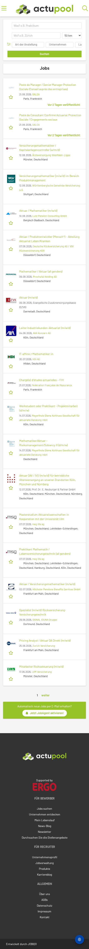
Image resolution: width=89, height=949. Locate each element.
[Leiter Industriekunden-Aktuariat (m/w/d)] (11, 331)
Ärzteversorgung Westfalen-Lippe (51, 155)
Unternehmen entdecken (44, 814)
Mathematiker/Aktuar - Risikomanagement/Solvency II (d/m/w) (43, 443)
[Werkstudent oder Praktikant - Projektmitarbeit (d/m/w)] (11, 409)
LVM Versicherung (42, 671)
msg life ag (38, 524)
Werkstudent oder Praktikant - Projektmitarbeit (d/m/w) (48, 408)
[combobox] (47, 25)
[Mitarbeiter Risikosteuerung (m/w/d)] (11, 669)
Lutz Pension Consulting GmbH (49, 216)
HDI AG (36, 359)
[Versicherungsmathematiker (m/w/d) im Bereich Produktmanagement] (11, 179)
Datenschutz (44, 905)
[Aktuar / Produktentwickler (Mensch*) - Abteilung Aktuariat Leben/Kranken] (11, 239)
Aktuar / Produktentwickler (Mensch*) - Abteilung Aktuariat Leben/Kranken (49, 239)
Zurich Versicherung (43, 645)
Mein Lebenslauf (45, 820)
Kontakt (44, 917)
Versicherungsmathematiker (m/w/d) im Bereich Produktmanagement (49, 178)
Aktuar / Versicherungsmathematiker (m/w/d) (47, 584)
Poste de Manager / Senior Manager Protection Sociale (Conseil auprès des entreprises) (47, 87)
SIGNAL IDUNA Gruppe (44, 619)
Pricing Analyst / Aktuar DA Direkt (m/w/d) (45, 640)
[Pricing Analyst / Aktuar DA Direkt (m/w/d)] (11, 643)
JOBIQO (32, 944)
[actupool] (44, 8)
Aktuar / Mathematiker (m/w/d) (38, 210)
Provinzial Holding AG (45, 276)
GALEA (36, 94)
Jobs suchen (44, 808)
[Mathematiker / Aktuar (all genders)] (11, 274)
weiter (45, 695)
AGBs (44, 899)
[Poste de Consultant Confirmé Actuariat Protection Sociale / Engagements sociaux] (11, 118)
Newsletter (44, 831)
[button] (9, 44)
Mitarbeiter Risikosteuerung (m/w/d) (41, 666)
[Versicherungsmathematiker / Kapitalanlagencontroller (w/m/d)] (11, 148)
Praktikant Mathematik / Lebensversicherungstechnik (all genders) (45, 551)
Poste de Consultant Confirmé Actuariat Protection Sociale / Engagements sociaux (50, 117)
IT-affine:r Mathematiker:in (36, 354)
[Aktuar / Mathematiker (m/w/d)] (11, 213)
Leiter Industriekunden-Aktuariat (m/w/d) (45, 328)
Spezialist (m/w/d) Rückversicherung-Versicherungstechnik (42, 612)
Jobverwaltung (44, 863)
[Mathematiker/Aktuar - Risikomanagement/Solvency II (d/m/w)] (11, 444)
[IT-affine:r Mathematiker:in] (11, 357)
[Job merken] (11, 96)
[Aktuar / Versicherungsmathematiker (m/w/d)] (11, 587)
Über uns (44, 894)
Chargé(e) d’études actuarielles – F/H (41, 380)
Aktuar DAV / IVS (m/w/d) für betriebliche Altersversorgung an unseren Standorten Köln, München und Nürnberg (47, 480)
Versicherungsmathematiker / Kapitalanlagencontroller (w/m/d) (39, 148)
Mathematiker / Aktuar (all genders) (41, 271)
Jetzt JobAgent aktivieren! (47, 713)
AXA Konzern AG (42, 333)
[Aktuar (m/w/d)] (11, 300)
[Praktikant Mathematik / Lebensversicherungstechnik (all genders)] (11, 552)
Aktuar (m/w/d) (28, 297)
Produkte (44, 868)
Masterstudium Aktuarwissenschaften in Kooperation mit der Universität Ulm (44, 517)
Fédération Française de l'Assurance (52, 385)
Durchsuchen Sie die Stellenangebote (44, 837)
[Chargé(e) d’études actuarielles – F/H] (11, 383)
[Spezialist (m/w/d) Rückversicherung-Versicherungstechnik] (11, 613)
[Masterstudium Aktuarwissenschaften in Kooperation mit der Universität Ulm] (11, 517)
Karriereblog (44, 874)
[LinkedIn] (44, 768)
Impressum (44, 911)
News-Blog (44, 826)
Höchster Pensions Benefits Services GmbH (56, 589)
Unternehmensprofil (44, 857)
